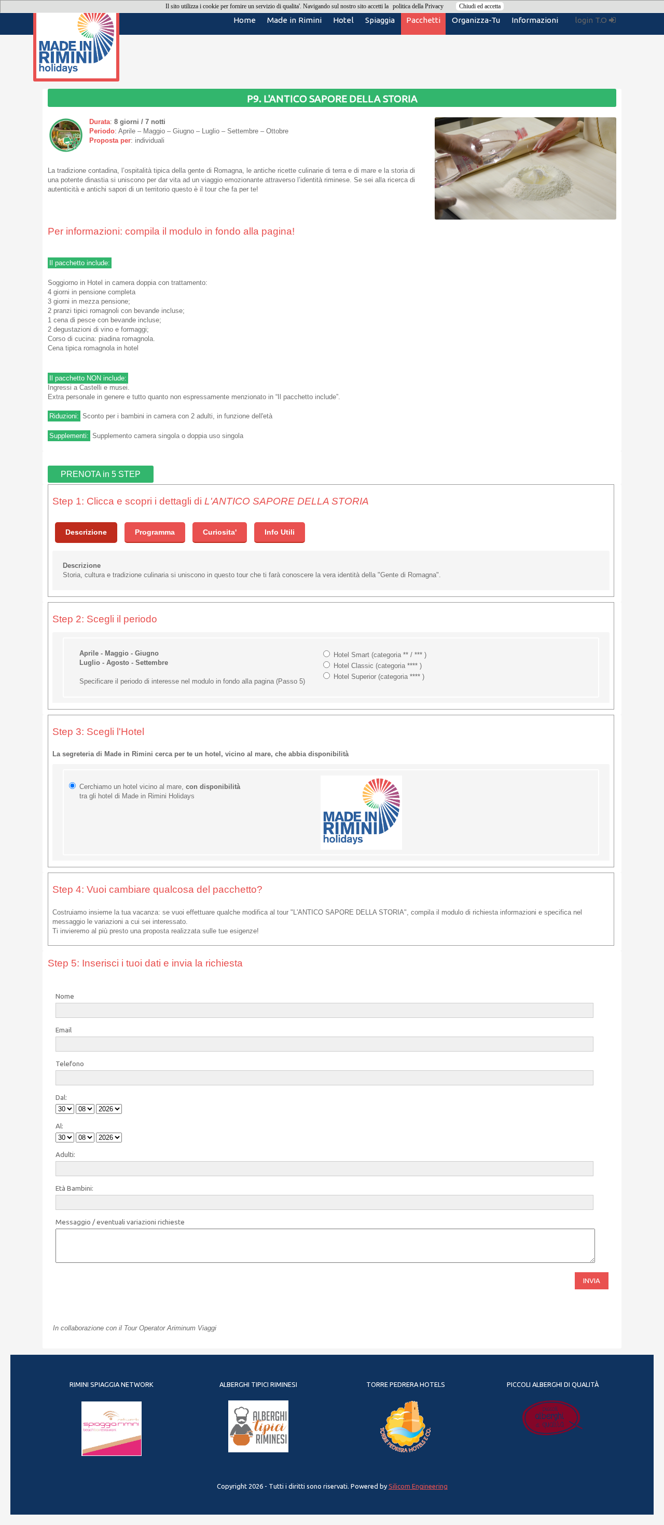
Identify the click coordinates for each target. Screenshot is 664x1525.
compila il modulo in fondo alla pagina (208, 231)
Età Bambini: (74, 1188)
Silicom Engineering (418, 1486)
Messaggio (73, 1222)
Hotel (343, 20)
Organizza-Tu (476, 20)
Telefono (70, 1063)
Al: (59, 1126)
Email (64, 1030)
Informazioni (534, 20)
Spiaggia (380, 20)
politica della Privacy (418, 6)
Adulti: (65, 1154)
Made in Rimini (294, 20)
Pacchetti (423, 20)
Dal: (61, 1097)
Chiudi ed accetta (480, 6)
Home (244, 20)
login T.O (592, 20)
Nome (65, 996)
